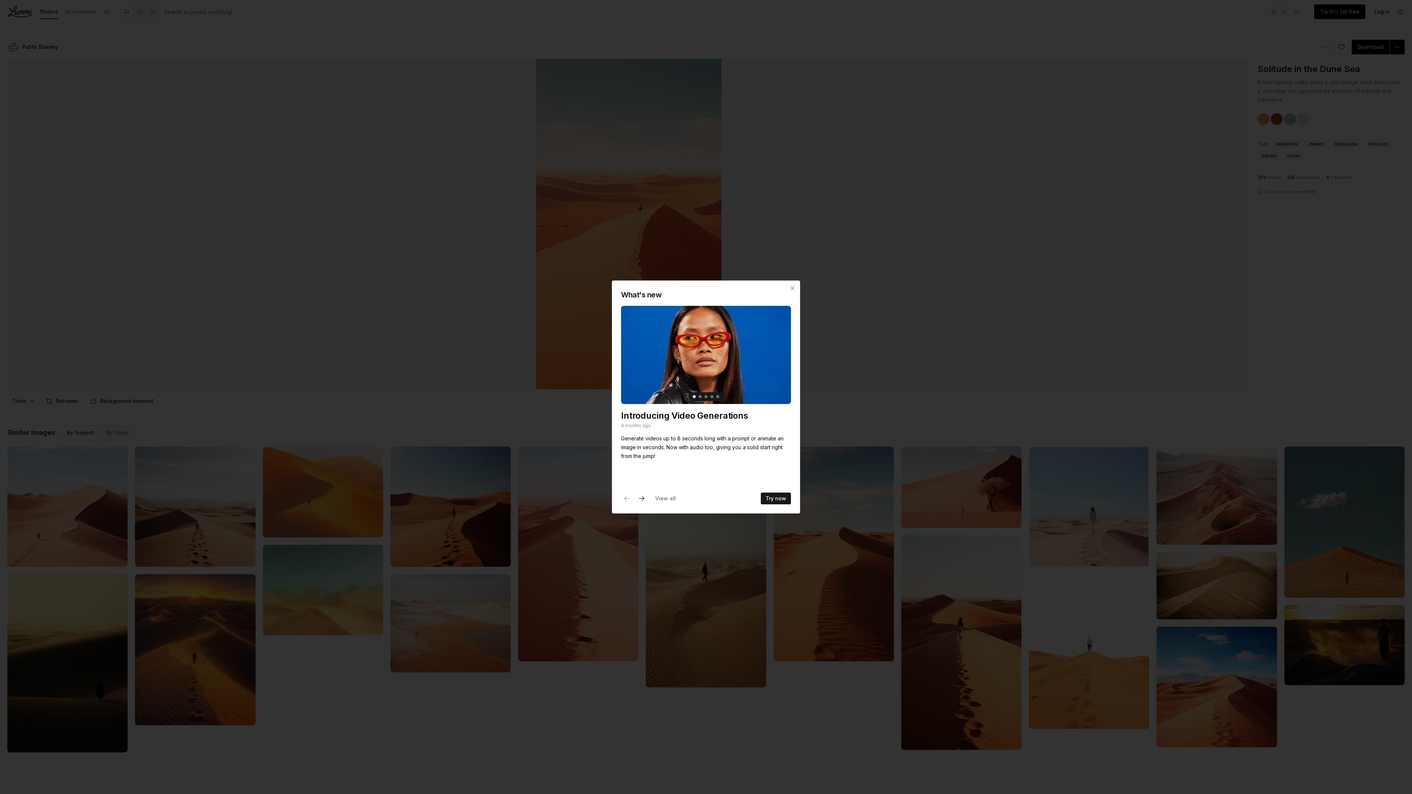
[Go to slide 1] (694, 396)
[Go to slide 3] (706, 396)
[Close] (792, 288)
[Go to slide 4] (711, 396)
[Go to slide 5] (717, 396)
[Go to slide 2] (700, 396)
